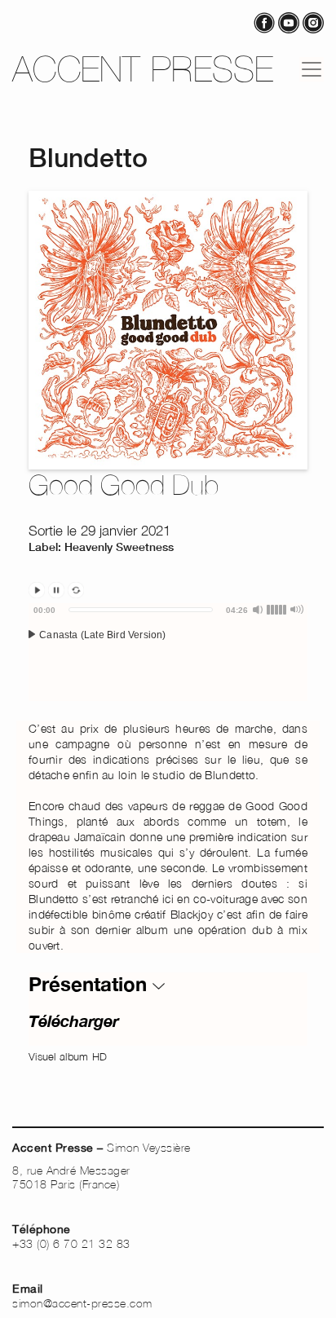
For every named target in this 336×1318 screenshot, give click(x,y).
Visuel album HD (68, 1056)
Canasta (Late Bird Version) (101, 635)
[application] (168, 652)
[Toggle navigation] (311, 69)
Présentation (91, 983)
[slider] (141, 609)
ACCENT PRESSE (143, 69)
